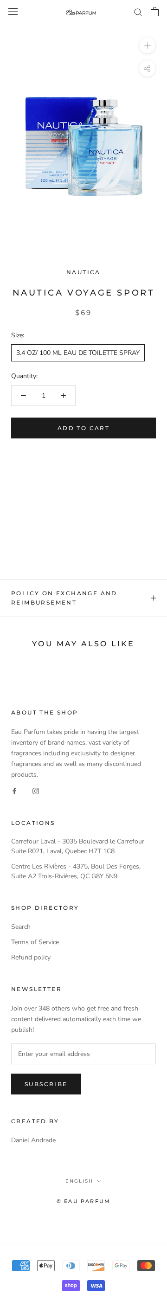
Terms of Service (35, 942)
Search (21, 926)
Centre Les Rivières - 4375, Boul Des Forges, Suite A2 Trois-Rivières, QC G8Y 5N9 (76, 871)
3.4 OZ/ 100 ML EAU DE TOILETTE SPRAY (78, 352)
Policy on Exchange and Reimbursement (64, 598)
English (79, 1181)
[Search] (138, 12)
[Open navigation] (13, 11)
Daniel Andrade (33, 1140)
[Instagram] (35, 790)
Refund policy (31, 957)
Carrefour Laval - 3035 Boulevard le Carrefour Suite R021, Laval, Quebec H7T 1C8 (77, 846)
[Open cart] (155, 11)
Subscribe (46, 1084)
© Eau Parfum (83, 1201)
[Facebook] (14, 790)
